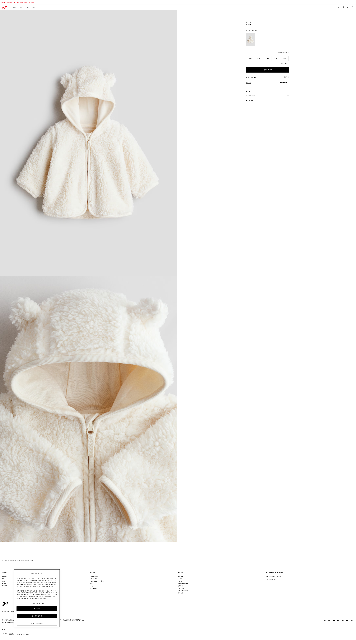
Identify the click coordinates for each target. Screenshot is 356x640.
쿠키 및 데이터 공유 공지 (37, 603)
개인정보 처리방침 (183, 583)
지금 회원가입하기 (271, 579)
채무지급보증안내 (183, 590)
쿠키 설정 (180, 593)
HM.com (4, 560)
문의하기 (180, 586)
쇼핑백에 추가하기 (267, 70)
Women (15, 7)
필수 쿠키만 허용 (37, 616)
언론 (91, 583)
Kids (27, 7)
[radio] (250, 39)
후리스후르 (24, 560)
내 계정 (180, 579)
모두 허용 (37, 608)
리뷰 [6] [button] (248, 83)
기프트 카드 (5, 586)
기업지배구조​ (93, 588)
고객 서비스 (181, 576)
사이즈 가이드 (285, 63)
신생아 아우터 (16, 560)
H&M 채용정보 (94, 576)
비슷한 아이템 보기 (283, 52)
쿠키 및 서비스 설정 (37, 623)
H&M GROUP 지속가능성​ (97, 581)
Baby (9, 560)
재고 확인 (286, 77)
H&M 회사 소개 (94, 579)
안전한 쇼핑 (181, 588)
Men (21, 7)
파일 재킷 (30, 560)
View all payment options (22, 634)
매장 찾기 (180, 581)
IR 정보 (92, 586)
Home (34, 7)
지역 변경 (13, 612)
